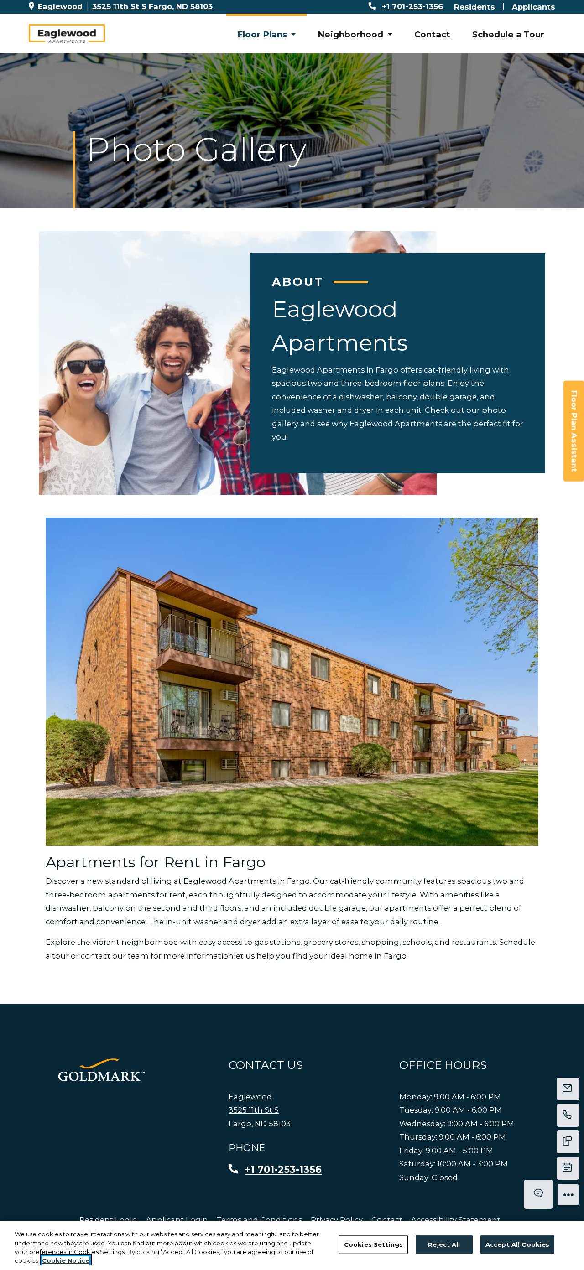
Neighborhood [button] (352, 34)
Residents (474, 6)
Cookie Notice (65, 1260)
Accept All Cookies (517, 1244)
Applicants (533, 6)
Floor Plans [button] (263, 34)
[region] (292, 1245)
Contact (432, 34)
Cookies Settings (373, 1244)
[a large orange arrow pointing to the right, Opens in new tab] (101, 1069)
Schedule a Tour (508, 34)
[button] (292, 682)
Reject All (444, 1244)
